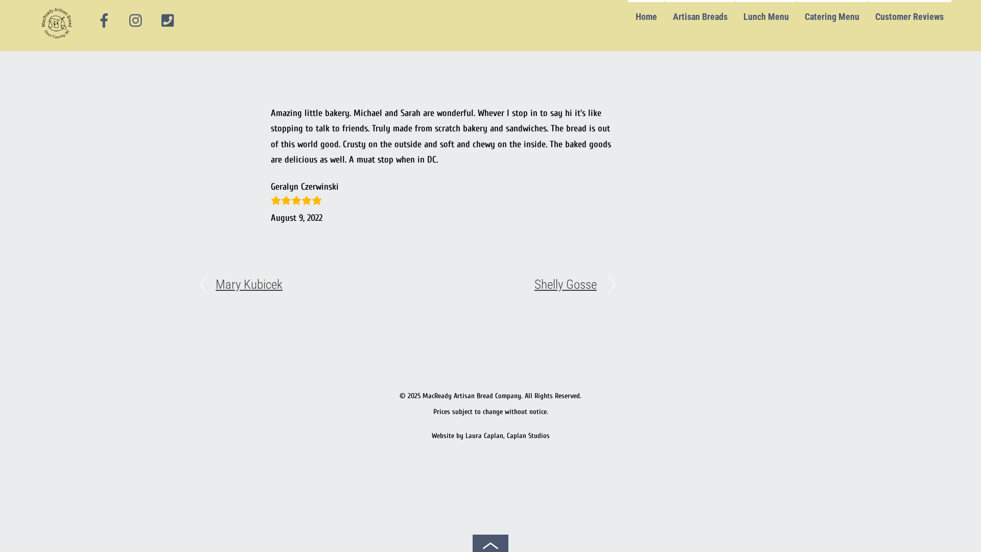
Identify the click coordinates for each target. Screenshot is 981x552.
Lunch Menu (766, 16)
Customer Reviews (909, 16)
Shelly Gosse (565, 284)
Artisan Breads (700, 16)
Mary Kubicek (249, 284)
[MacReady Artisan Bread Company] (58, 41)
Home (646, 16)
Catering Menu (832, 16)
